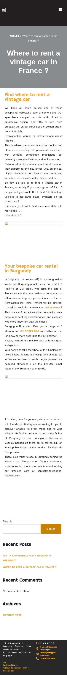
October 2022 (12, 615)
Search (7, 521)
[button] (60, 9)
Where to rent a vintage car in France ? (30, 567)
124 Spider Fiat (29, 331)
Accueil (14, 36)
